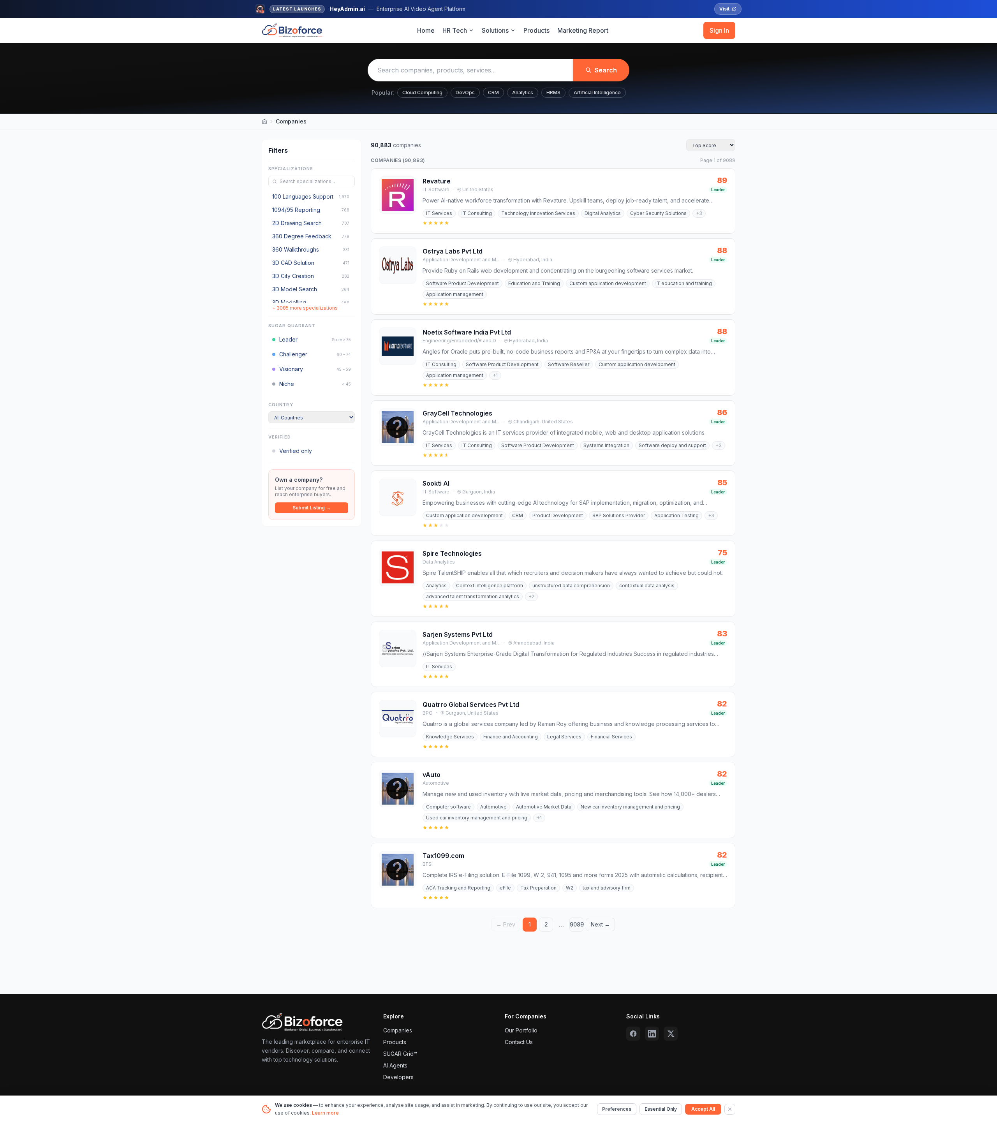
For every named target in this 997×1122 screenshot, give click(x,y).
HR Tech (454, 30)
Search (606, 70)
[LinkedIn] (652, 1034)
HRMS (553, 92)
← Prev (505, 924)
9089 (576, 924)
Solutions (495, 30)
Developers (398, 1077)
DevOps (465, 92)
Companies (397, 1030)
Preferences (616, 1109)
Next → (600, 924)
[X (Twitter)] (671, 1034)
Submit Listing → (311, 508)
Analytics (522, 92)
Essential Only (661, 1109)
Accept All (703, 1109)
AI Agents (395, 1065)
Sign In (719, 30)
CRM (493, 92)
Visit (724, 9)
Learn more (325, 1113)
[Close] (729, 1109)
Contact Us (519, 1042)
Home (426, 30)
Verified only (295, 450)
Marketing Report (582, 30)
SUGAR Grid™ (400, 1053)
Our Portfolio (521, 1030)
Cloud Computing (422, 92)
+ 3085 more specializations (305, 308)
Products (536, 30)
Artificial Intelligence (597, 92)
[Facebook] (633, 1034)
